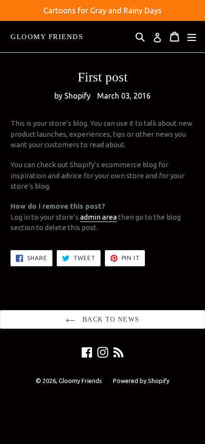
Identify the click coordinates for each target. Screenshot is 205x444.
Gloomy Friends (46, 36)
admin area (98, 217)
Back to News (109, 319)
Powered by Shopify (141, 380)
